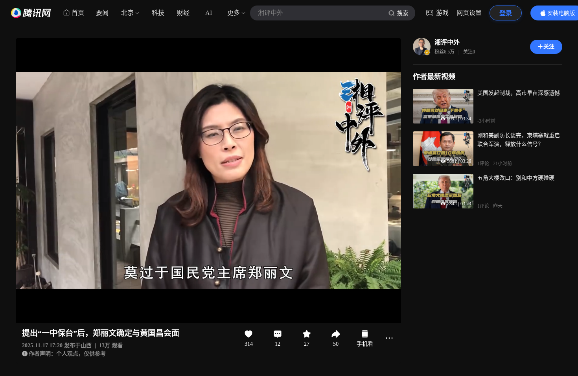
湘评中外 (447, 42)
